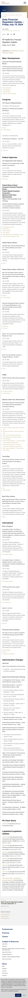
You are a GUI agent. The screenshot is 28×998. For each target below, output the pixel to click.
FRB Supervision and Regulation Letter (13, 234)
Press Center (5, 973)
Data (4, 368)
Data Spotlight (6, 90)
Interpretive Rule (7, 88)
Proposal (5, 328)
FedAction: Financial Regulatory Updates (11, 956)
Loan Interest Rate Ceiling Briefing (12, 435)
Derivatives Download (6, 954)
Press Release (6, 91)
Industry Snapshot (7, 391)
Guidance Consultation (9, 654)
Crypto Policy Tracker (6, 952)
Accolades (4, 968)
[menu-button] (24, 3)
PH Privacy (4, 946)
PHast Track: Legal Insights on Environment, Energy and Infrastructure (13, 949)
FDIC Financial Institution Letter (11, 236)
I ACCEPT (18, 995)
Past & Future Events (6, 959)
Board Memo (6, 229)
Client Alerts (4, 944)
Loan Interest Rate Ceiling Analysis (12, 437)
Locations (4, 970)
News (3, 966)
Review (5, 652)
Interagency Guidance (8, 227)
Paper (4, 263)
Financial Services (5, 914)
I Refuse (24, 995)
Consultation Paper (8, 554)
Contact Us (4, 975)
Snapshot (5, 150)
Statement (5, 179)
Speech (5, 623)
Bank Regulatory (5, 918)
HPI (4, 488)
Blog (4, 517)
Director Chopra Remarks (9, 93)
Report (4, 128)
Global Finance (5, 916)
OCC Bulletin (6, 232)
